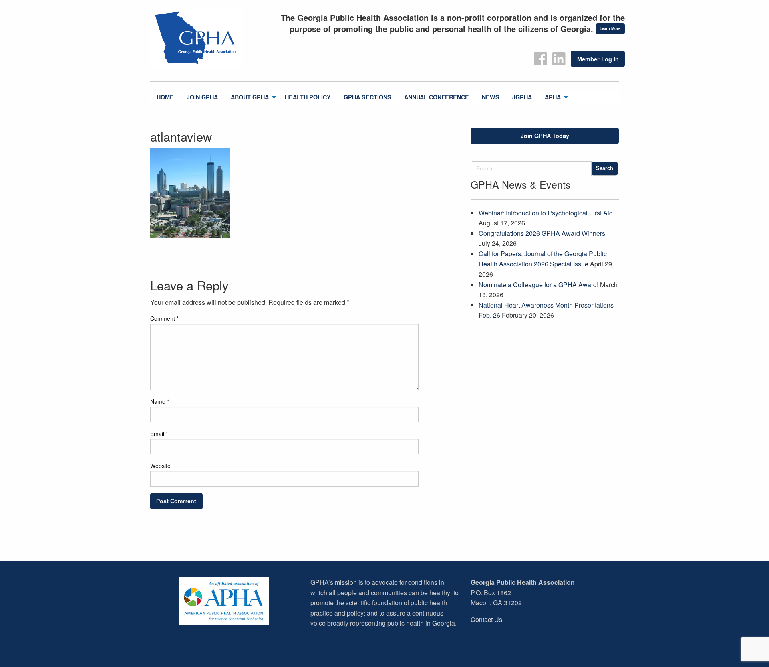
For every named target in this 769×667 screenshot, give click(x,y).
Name (159, 401)
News (490, 97)
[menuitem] (165, 97)
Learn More (610, 28)
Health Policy (308, 97)
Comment (164, 318)
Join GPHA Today (545, 136)
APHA (553, 97)
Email (159, 434)
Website (160, 466)
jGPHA (522, 97)
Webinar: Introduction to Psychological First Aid (546, 212)
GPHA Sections (367, 97)
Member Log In (598, 59)
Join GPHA (202, 97)
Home (165, 97)
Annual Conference (436, 97)
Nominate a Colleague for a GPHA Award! (538, 284)
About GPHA (250, 97)
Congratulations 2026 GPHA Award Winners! (543, 233)
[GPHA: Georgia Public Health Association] (204, 38)
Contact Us (486, 619)
